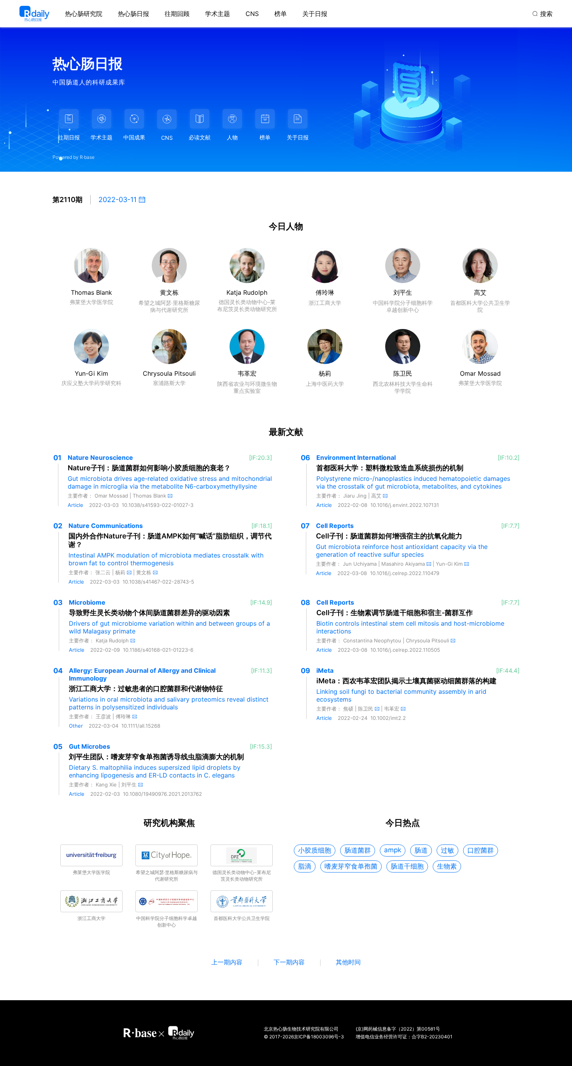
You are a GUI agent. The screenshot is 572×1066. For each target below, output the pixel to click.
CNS (252, 14)
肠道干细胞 (407, 866)
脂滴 (304, 866)
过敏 (447, 850)
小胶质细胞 (314, 850)
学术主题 (217, 14)
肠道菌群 (357, 850)
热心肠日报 (133, 14)
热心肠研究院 (83, 14)
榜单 (280, 14)
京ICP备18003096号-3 (319, 1037)
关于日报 (314, 14)
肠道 (421, 850)
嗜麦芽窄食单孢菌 (351, 866)
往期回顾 (177, 14)
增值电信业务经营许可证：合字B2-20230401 (404, 1037)
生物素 (447, 866)
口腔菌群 (480, 850)
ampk (392, 850)
